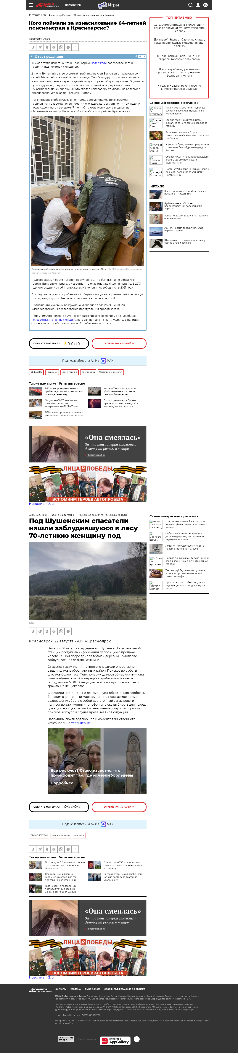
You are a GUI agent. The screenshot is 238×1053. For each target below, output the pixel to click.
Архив (46, 38)
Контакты (60, 989)
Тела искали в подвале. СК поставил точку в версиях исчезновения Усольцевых (60, 888)
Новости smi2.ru (41, 504)
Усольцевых (80, 723)
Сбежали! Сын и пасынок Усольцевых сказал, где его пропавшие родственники (187, 159)
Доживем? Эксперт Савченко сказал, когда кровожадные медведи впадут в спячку (179, 43)
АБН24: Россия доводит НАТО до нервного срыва (183, 229)
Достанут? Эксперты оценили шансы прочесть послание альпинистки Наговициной (187, 172)
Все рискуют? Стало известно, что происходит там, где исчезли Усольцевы (92, 772)
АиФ (31, 622)
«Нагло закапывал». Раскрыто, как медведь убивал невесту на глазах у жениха (186, 524)
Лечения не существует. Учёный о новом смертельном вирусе (184, 547)
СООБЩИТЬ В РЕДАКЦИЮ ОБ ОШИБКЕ (124, 989)
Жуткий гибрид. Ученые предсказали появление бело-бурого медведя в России (187, 147)
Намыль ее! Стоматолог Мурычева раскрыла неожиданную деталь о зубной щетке (185, 110)
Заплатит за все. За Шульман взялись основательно (186, 217)
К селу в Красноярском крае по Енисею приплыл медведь (179, 87)
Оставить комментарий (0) (119, 343)
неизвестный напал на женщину (53, 319)
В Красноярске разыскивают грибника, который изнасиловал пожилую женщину (64, 391)
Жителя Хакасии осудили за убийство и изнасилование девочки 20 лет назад (120, 391)
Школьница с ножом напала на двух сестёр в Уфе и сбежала (185, 241)
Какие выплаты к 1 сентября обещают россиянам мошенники (186, 192)
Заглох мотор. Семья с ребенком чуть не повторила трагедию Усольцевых (123, 877)
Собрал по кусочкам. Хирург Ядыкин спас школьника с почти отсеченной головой (187, 561)
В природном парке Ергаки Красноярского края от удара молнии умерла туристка (121, 403)
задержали (99, 63)
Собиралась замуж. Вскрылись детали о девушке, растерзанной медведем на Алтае (184, 536)
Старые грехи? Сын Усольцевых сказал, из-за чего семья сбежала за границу (186, 123)
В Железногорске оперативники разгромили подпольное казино (64, 414)
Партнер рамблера (87, 1039)
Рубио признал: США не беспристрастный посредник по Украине (183, 206)
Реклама (75, 989)
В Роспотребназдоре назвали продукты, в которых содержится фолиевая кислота (179, 72)
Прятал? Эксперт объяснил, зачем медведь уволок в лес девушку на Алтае (185, 585)
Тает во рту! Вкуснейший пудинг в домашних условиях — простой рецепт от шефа (185, 573)
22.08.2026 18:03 (38, 514)
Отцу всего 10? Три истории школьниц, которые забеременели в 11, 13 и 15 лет (61, 403)
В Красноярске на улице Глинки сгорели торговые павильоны (179, 57)
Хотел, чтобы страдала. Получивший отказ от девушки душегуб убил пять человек (179, 28)
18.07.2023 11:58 (37, 15)
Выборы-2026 (92, 989)
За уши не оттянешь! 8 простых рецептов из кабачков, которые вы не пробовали (187, 135)
